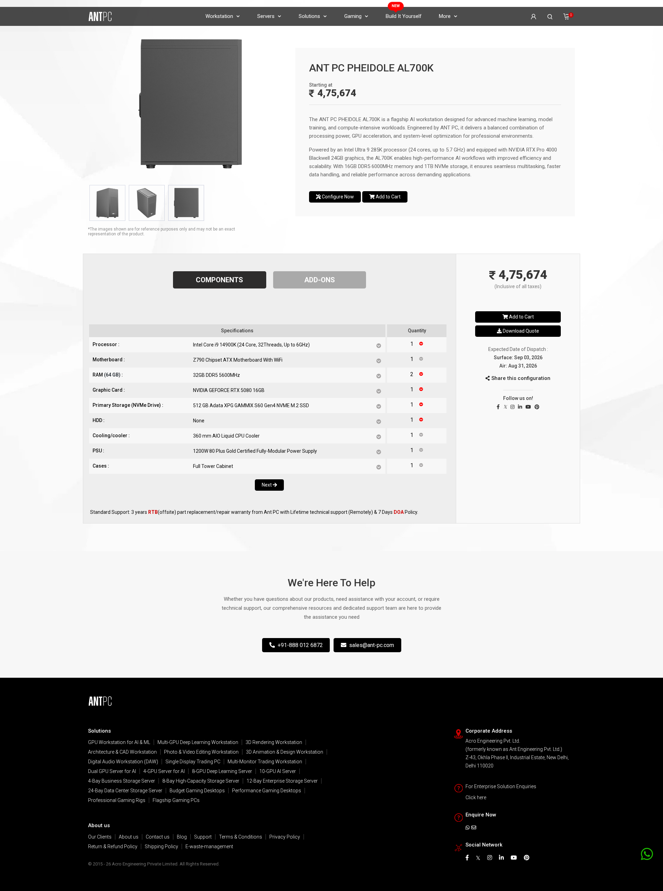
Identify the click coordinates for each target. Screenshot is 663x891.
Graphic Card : (109, 390)
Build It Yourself (404, 16)
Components (219, 280)
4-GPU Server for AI (164, 771)
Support (203, 837)
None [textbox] (198, 420)
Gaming (353, 16)
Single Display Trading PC (192, 761)
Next (267, 485)
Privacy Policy (284, 837)
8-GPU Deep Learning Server (222, 771)
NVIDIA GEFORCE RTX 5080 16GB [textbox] (229, 390)
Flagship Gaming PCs (176, 800)
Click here (475, 797)
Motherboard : (109, 359)
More (445, 16)
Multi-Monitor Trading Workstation (265, 761)
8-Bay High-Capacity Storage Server (200, 781)
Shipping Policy (161, 846)
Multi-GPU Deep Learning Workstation (197, 742)
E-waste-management (209, 846)
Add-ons (319, 280)
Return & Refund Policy (112, 846)
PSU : (98, 450)
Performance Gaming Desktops (266, 790)
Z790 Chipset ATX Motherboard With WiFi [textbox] (237, 360)
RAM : (108, 375)
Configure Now (337, 196)
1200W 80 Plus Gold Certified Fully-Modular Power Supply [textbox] (255, 451)
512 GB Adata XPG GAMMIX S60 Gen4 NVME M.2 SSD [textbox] (251, 405)
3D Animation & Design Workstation (284, 752)
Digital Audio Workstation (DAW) (123, 761)
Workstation (219, 16)
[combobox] (285, 345)
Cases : (101, 466)
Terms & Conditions (240, 837)
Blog (182, 837)
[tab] (107, 203)
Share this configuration (520, 378)
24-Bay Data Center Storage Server (125, 790)
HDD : (99, 420)
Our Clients (100, 837)
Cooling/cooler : (111, 435)
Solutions (309, 16)
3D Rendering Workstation (274, 742)
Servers (266, 16)
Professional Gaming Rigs (116, 800)
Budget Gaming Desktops (197, 790)
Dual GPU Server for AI (112, 771)
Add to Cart (388, 196)
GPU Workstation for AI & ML (119, 742)
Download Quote (520, 331)
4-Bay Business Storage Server (121, 781)
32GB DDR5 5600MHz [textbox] (216, 375)
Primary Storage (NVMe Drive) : (128, 405)
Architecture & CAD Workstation (122, 752)
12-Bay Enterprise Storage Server (282, 781)
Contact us (158, 837)
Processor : (106, 344)
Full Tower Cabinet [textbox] (213, 466)
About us (128, 837)
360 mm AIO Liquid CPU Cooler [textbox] (226, 436)
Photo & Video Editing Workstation (201, 752)
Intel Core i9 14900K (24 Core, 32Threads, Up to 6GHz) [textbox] (251, 344)
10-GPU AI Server (277, 771)
